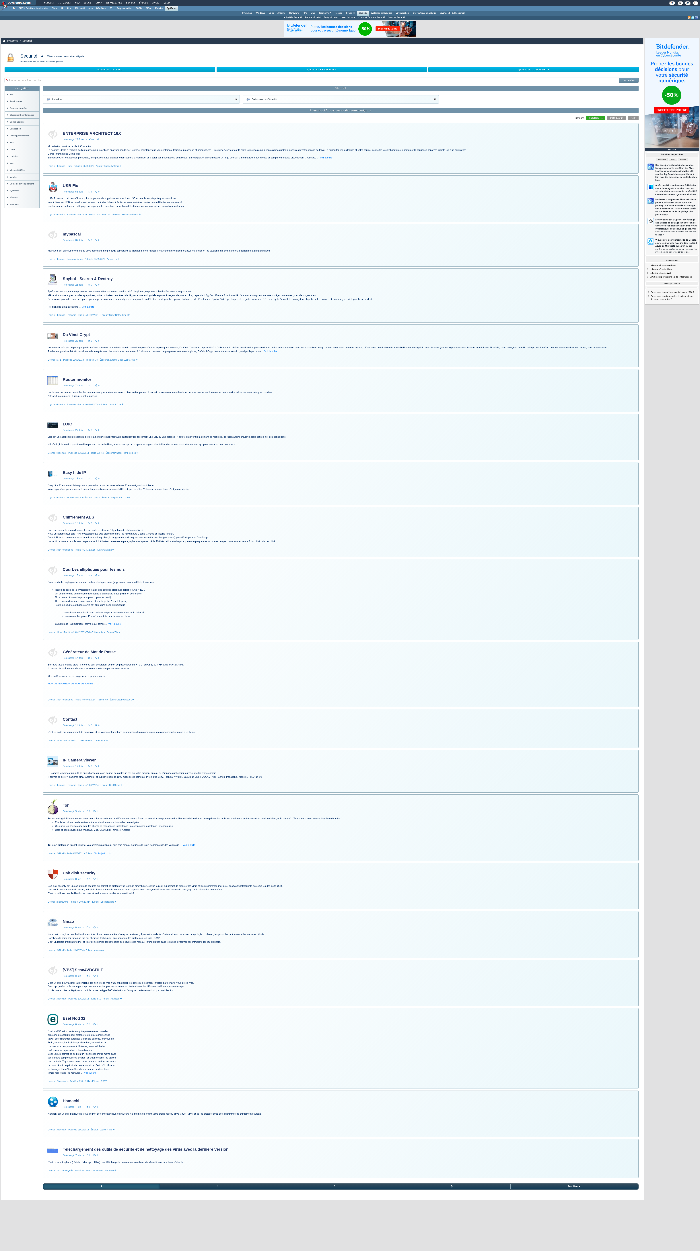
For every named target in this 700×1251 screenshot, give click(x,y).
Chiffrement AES (78, 517)
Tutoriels (64, 2)
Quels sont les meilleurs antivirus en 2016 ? (672, 292)
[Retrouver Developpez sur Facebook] (696, 17)
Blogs (87, 2)
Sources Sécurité (396, 17)
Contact (70, 719)
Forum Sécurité (313, 17)
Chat (98, 2)
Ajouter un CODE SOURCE (533, 69)
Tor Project (99, 853)
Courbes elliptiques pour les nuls (94, 569)
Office (148, 8)
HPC (305, 13)
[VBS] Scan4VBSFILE (83, 970)
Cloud (54, 8)
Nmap (68, 921)
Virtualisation (402, 13)
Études (143, 2)
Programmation (124, 8)
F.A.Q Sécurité (331, 17)
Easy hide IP (74, 472)
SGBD (139, 8)
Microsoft (80, 8)
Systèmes (171, 8)
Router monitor (77, 379)
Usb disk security (79, 873)
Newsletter (114, 2)
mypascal (72, 234)
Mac (313, 13)
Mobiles (159, 8)
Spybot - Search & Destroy (88, 278)
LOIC (67, 424)
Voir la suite (326, 157)
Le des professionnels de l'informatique (671, 277)
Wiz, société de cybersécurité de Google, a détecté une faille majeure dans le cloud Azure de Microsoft (676, 246)
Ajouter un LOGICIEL (109, 69)
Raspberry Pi (324, 13)
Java (90, 8)
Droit (156, 2)
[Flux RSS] (689, 17)
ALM (69, 8)
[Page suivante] (451, 1186)
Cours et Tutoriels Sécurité (371, 17)
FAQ (77, 2)
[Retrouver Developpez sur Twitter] (692, 17)
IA (62, 8)
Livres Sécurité (348, 17)
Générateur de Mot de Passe (89, 652)
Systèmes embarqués (381, 13)
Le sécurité (663, 265)
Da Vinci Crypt (76, 334)
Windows (260, 13)
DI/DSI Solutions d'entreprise (33, 8)
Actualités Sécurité (292, 17)
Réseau (338, 13)
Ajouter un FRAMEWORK (321, 69)
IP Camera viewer (79, 760)
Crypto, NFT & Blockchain (452, 13)
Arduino (281, 13)
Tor (66, 805)
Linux (271, 13)
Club (166, 2)
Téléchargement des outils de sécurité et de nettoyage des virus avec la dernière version (145, 1149)
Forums (49, 2)
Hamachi (71, 1101)
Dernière (573, 1186)
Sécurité (363, 13)
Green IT (350, 13)
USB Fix (70, 185)
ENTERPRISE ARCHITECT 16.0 (92, 133)
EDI (111, 8)
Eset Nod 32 (74, 1018)
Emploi (130, 2)
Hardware (294, 13)
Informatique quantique (424, 13)
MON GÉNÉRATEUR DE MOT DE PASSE (70, 683)
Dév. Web (101, 8)
